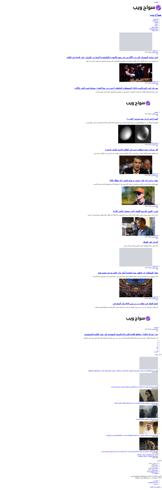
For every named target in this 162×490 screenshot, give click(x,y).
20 (157, 348)
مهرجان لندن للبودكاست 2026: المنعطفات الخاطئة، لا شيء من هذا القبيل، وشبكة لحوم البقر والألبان (116, 88)
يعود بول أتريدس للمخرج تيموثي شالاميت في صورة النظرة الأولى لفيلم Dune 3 (136, 403)
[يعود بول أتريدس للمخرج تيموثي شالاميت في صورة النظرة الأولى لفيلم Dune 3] (148, 401)
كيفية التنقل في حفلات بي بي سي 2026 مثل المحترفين (135, 303)
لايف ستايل (155, 30)
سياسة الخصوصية (153, 482)
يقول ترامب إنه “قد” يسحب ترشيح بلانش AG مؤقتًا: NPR (134, 180)
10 (157, 347)
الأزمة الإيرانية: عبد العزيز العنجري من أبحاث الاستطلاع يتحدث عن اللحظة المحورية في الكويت (132, 435)
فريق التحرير (154, 52)
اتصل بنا (156, 480)
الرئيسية (155, 19)
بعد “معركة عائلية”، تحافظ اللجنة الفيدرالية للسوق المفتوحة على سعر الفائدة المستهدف (121, 334)
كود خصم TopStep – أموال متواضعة (148, 456)
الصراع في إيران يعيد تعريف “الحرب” (142, 119)
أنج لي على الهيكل (150, 242)
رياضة (156, 25)
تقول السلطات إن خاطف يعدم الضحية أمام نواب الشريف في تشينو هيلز (128, 273)
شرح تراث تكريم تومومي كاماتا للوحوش (147, 419)
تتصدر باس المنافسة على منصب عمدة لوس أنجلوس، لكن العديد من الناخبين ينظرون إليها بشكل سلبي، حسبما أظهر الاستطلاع (123, 370)
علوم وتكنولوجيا (153, 28)
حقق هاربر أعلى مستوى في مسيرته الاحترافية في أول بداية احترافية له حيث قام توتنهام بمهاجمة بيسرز (129, 451)
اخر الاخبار (155, 20)
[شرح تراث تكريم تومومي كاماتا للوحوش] (148, 417)
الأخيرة (156, 351)
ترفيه (156, 24)
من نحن (156, 484)
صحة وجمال (154, 27)
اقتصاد (156, 22)
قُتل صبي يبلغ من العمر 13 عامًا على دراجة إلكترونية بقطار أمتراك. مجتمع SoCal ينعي (134, 386)
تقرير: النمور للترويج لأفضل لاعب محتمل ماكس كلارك (135, 211)
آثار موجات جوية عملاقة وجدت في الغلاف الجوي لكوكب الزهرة (131, 150)
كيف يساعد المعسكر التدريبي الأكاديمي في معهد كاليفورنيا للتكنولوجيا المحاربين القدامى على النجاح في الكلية (112, 57)
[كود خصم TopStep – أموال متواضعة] (147, 454)
